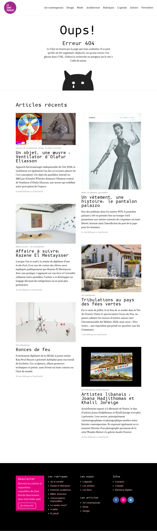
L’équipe (119, 485)
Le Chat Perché (36, 191)
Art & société (56, 481)
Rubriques (108, 8)
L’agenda (122, 8)
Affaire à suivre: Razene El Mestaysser (42, 253)
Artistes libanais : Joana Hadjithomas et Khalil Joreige (107, 398)
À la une (19, 148)
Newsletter (147, 8)
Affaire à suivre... (22, 247)
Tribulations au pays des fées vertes (107, 302)
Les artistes (88, 485)
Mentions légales (123, 490)
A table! (54, 509)
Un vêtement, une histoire (97, 193)
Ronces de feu (33, 350)
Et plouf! (54, 513)
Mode (80, 8)
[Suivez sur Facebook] (116, 500)
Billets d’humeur (58, 494)
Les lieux (87, 490)
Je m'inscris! (27, 505)
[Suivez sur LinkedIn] (130, 500)
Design (70, 8)
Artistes (134, 8)
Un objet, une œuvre (53, 148)
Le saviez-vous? (58, 505)
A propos (119, 481)
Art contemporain (53, 8)
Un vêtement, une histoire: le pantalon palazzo (109, 201)
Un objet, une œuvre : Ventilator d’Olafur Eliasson (43, 157)
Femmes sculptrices (60, 490)
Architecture (93, 8)
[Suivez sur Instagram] (123, 500)
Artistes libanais (102, 390)
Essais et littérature (60, 485)
